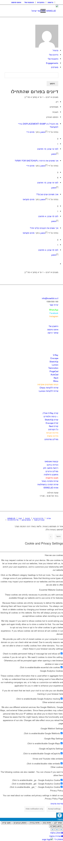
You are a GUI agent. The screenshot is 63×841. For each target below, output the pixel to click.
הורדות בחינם (52, 464)
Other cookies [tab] (57, 767)
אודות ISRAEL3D (50, 487)
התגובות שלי (53, 58)
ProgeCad (54, 371)
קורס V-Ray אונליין (50, 413)
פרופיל (55, 50)
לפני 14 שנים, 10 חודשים (47, 148)
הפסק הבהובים (20, 823)
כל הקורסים (53, 429)
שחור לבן (58, 823)
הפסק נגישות (55, 832)
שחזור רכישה (53, 332)
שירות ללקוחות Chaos (49, 387)
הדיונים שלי (53, 54)
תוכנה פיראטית (52, 477)
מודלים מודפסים (51, 439)
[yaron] (46, 46)
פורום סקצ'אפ (28, 199)
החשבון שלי (53, 326)
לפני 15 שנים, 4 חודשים (48, 216)
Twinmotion (53, 367)
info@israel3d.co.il (50, 298)
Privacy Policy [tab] (56, 790)
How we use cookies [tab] (54, 555)
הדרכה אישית (52, 435)
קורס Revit (53, 426)
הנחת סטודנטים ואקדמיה (47, 384)
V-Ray (55, 355)
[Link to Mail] (56, 515)
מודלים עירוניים (52, 471)
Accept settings (54, 808)
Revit (56, 377)
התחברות (40, 2)
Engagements (52, 63)
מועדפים (54, 67)
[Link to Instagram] (51, 515)
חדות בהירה (35, 823)
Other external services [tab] (52, 702)
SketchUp (54, 361)
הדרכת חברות (52, 432)
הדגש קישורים (56, 826)
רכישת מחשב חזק (50, 467)
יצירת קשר (54, 304)
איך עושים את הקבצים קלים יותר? (44, 228)
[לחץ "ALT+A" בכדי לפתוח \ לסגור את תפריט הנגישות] (59, 815)
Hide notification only (34, 808)
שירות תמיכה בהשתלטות (47, 484)
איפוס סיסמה (16, 2)
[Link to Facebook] (46, 515)
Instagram (53, 316)
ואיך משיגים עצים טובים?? (47, 194)
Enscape (54, 358)
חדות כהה (47, 823)
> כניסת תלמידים (51, 416)
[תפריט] (41, 11)
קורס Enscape (52, 422)
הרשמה (50, 2)
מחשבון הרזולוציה (51, 474)
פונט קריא (6, 823)
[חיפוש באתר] (34, 11)
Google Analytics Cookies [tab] (51, 670)
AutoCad (54, 374)
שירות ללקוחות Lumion (48, 390)
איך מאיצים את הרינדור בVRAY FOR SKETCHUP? (36, 160)
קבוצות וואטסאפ (51, 461)
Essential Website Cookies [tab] (51, 589)
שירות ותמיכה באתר (49, 481)
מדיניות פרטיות (57, 803)
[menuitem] (50, 2)
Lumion (55, 364)
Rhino (55, 381)
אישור (58, 536)
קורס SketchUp (51, 419)
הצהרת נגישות (55, 836)
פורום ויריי (30, 131)
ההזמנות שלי (29, 2)
